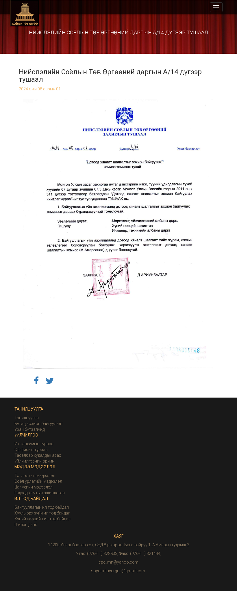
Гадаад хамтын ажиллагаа (39, 493)
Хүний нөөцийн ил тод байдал (42, 519)
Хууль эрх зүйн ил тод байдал (42, 513)
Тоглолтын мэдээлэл (34, 475)
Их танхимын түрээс (33, 443)
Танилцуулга (26, 417)
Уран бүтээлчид (29, 429)
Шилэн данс (25, 524)
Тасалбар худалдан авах (37, 455)
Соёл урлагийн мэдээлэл (38, 481)
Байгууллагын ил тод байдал (41, 507)
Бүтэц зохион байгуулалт (38, 423)
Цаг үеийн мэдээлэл (33, 487)
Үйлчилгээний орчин (34, 461)
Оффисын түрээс (31, 449)
